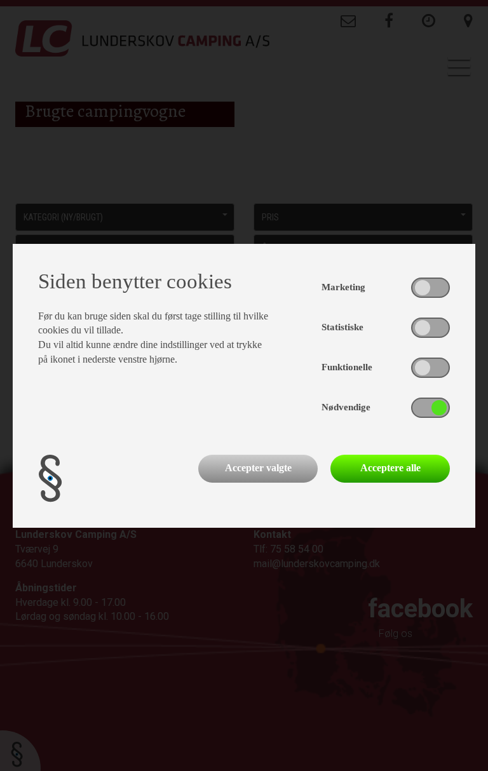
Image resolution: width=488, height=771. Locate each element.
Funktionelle (347, 367)
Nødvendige (346, 407)
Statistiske (342, 327)
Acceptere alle (390, 467)
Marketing (343, 287)
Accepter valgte (258, 467)
